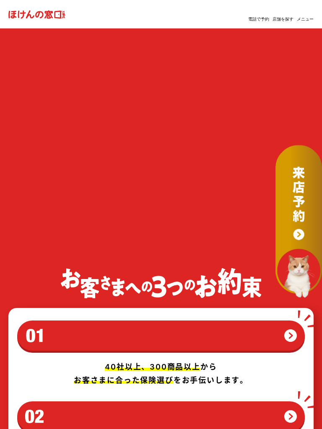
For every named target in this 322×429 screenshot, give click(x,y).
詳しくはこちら (48, 235)
